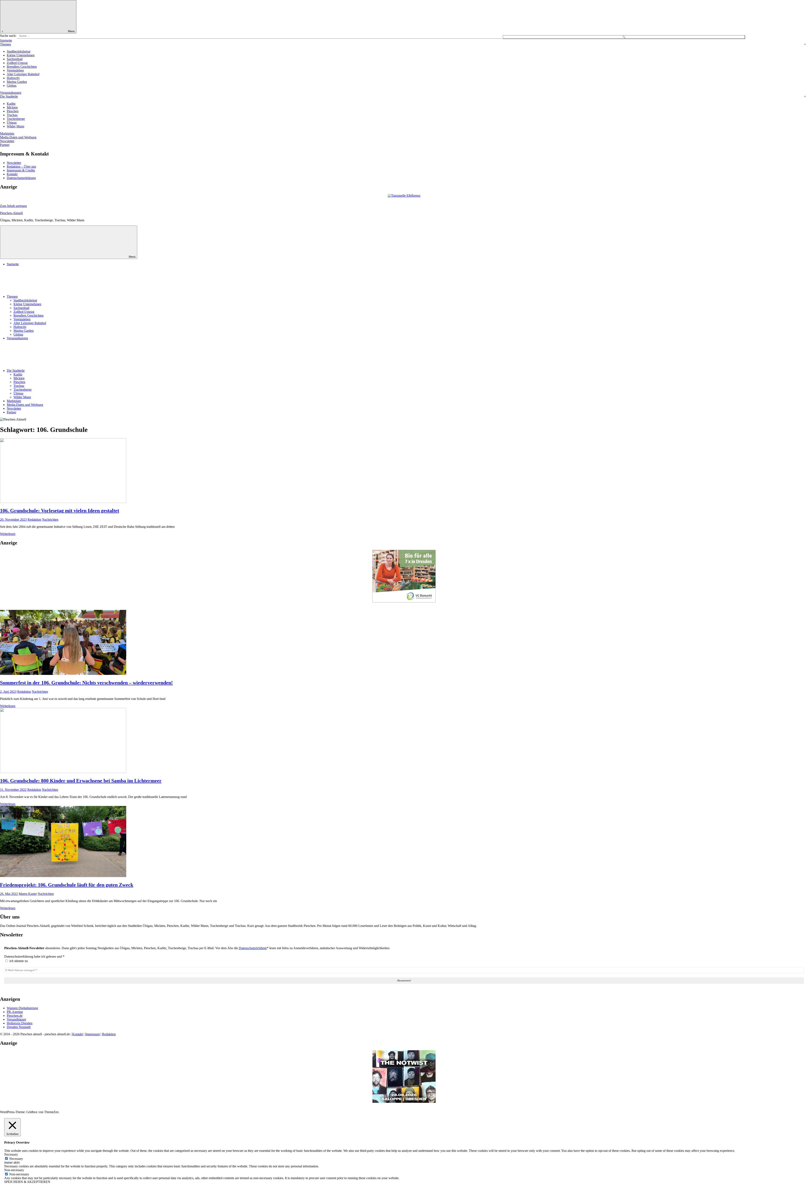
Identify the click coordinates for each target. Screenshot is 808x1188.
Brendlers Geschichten (22, 66)
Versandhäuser (16, 1019)
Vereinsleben (15, 70)
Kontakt (12, 174)
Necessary (16, 1158)
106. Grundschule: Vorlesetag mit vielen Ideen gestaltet (59, 510)
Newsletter (7, 141)
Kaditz (11, 103)
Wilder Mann (15, 126)
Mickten (12, 107)
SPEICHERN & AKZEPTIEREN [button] (27, 1182)
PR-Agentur (15, 1012)
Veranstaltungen (10, 92)
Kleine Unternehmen (21, 55)
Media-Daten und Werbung (18, 137)
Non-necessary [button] (14, 1170)
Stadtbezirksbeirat (18, 51)
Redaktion (34, 519)
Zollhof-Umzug (17, 63)
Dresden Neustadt (19, 1027)
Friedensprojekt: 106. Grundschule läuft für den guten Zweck (66, 885)
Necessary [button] (11, 1154)
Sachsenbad (15, 59)
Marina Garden (17, 82)
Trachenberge (16, 119)
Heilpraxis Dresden (19, 1023)
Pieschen (13, 111)
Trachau (12, 115)
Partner (4, 145)
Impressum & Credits (21, 170)
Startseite (6, 40)
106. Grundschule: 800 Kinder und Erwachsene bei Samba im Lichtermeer (81, 780)
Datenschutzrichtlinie (253, 948)
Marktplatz (7, 133)
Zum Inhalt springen (13, 206)
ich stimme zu (18, 961)
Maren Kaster (28, 894)
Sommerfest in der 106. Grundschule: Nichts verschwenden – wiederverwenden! (86, 682)
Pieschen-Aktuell (11, 213)
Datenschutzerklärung (21, 178)
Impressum (92, 1034)
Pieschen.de (15, 1015)
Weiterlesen (7, 534)
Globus (11, 85)
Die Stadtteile (9, 96)
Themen (5, 44)
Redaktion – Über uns (21, 166)
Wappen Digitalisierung (22, 1008)
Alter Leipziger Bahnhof (23, 74)
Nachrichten (50, 519)
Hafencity (13, 78)
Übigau (12, 122)
